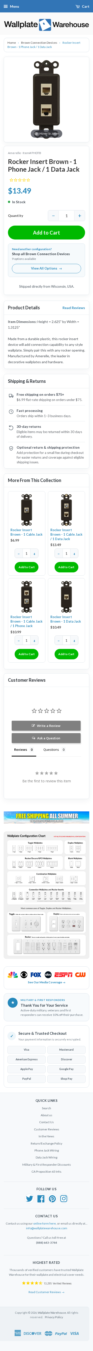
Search (46, 1108)
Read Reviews (73, 308)
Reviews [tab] (20, 749)
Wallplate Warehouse (52, 1312)
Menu (14, 6)
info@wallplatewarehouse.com (46, 1228)
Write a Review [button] (49, 725)
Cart (86, 6)
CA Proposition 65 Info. (46, 1171)
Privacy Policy (54, 1317)
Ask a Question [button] (48, 738)
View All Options (46, 268)
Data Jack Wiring (46, 1157)
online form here (44, 1223)
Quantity (15, 215)
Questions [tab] (51, 749)
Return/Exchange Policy (46, 1143)
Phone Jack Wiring (46, 1150)
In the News (46, 1136)
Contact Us (46, 1122)
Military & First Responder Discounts (46, 1164)
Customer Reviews (46, 1129)
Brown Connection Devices (39, 42)
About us (46, 1115)
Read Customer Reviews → (46, 1292)
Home (11, 42)
